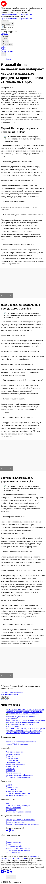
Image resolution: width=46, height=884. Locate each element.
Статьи (8, 59)
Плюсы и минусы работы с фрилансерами (23, 733)
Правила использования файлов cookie (16, 18)
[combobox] (11, 877)
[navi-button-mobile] (3, 54)
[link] (5, 41)
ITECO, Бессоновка (20, 744)
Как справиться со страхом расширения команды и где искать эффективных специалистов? (25, 721)
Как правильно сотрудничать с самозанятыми (24, 712)
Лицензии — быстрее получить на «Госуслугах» (25, 728)
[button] (3, 47)
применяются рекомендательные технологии (20, 857)
